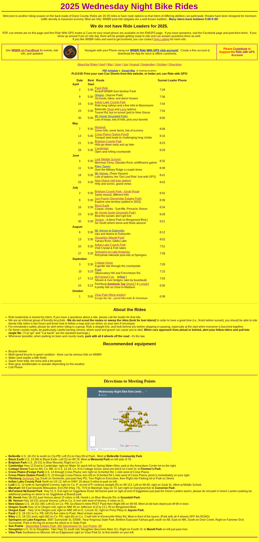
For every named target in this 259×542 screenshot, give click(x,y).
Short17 (131, 283)
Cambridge (102, 148)
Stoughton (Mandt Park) (109, 237)
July (125, 64)
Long (123, 109)
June (118, 64)
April (102, 64)
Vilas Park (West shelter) (110, 294)
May (110, 64)
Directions (175, 64)
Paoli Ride (101, 88)
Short (110, 109)
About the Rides (88, 64)
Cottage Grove (104, 262)
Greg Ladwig (161, 39)
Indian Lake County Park (110, 102)
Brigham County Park (108, 141)
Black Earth (102, 205)
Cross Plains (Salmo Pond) (112, 134)
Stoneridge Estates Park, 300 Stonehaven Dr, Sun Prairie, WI (64, 526)
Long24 (144, 283)
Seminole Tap (116, 283)
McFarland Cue (104, 276)
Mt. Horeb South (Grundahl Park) (115, 212)
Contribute (240, 48)
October (162, 64)
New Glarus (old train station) (113, 180)
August (134, 64)
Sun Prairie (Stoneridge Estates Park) (118, 198)
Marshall (100, 127)
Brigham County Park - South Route (117, 191)
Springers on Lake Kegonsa (112, 251)
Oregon (99, 219)
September (148, 64)
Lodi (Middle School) (108, 159)
